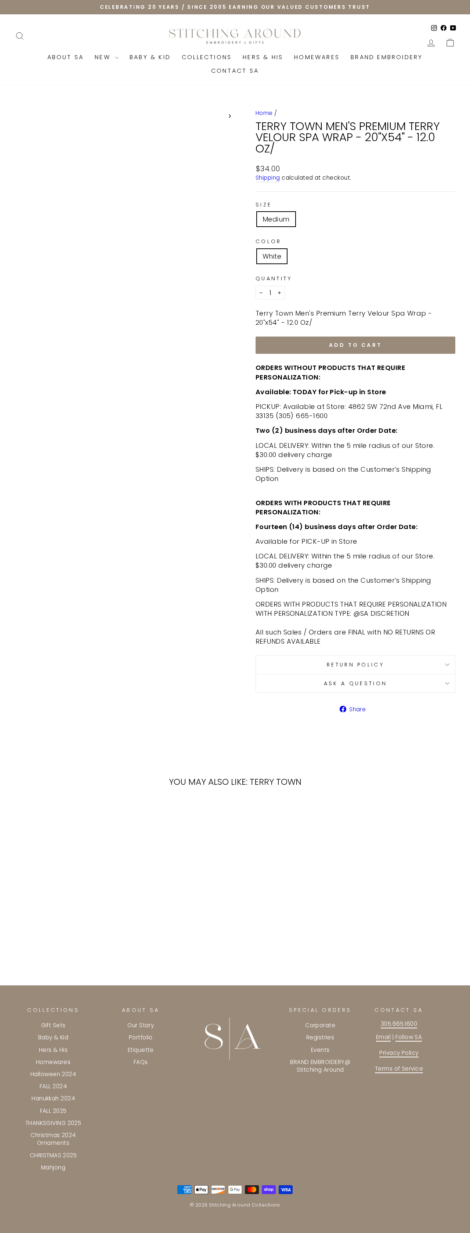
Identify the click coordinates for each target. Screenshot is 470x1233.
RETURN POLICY (355, 664)
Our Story (140, 1025)
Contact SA (235, 70)
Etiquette (141, 1050)
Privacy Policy (398, 1053)
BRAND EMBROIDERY (387, 57)
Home (264, 113)
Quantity (274, 278)
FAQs (141, 1062)
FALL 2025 (53, 1111)
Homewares (317, 57)
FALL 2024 (53, 1086)
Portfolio (141, 1037)
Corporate (320, 1025)
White (272, 256)
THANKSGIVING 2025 (53, 1123)
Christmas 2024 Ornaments (53, 1139)
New (104, 57)
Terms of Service (399, 1068)
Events (320, 1050)
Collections (207, 57)
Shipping (268, 177)
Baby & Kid (150, 57)
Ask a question (355, 683)
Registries (320, 1037)
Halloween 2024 (53, 1074)
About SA (65, 57)
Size (264, 204)
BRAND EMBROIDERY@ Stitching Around (320, 1066)
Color (269, 241)
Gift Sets (53, 1025)
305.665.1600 (399, 1024)
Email (383, 1037)
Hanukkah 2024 (53, 1098)
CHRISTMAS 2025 (53, 1155)
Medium (276, 219)
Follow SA (408, 1037)
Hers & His (263, 57)
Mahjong (53, 1167)
